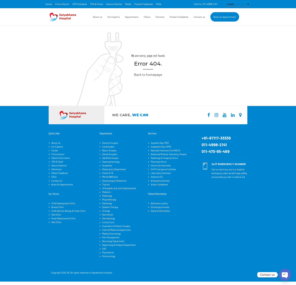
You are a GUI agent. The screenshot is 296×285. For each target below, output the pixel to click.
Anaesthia (107, 165)
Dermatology (108, 218)
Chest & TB (107, 173)
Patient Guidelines (179, 16)
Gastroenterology (111, 161)
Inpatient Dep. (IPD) (160, 143)
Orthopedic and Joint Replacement (119, 188)
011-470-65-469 (216, 151)
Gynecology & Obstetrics (114, 180)
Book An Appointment (62, 184)
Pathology (107, 195)
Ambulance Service (160, 180)
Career (48, 4)
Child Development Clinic (63, 203)
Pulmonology (108, 256)
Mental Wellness (110, 176)
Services (160, 16)
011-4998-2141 (214, 144)
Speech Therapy (110, 207)
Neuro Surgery (109, 150)
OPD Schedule (79, 4)
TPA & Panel (96, 4)
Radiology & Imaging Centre (164, 158)
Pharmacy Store (158, 161)
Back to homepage (148, 74)
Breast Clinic (57, 207)
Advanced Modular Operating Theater (169, 154)
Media (128, 4)
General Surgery (110, 143)
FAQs (158, 4)
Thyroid (106, 184)
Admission (56, 169)
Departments (132, 16)
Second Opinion (114, 4)
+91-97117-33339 (216, 138)
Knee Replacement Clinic (63, 218)
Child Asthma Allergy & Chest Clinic (68, 211)
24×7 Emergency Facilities (163, 169)
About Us (55, 143)
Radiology (107, 203)
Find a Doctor (62, 4)
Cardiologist (108, 146)
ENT (104, 248)
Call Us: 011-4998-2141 (205, 4)
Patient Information (60, 158)
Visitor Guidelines (159, 184)
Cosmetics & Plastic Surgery (116, 226)
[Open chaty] (285, 275)
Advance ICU (157, 176)
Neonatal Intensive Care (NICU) (165, 150)
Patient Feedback (143, 4)
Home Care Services (161, 165)
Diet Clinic (56, 214)
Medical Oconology (111, 233)
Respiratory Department (114, 169)
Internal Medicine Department (116, 230)
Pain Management (110, 237)
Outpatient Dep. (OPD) (161, 146)
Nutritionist (107, 214)
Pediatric (106, 192)
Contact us (199, 16)
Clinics (147, 16)
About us (97, 16)
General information (160, 211)
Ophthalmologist (110, 158)
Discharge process (160, 207)
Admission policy (159, 203)
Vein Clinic (56, 222)
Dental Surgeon (109, 154)
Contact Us (56, 180)
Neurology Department (113, 241)
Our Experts (113, 16)
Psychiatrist (108, 252)
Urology (106, 211)
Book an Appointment (224, 16)
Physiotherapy (109, 199)
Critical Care (108, 222)
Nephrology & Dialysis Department (119, 245)
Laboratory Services (161, 173)
